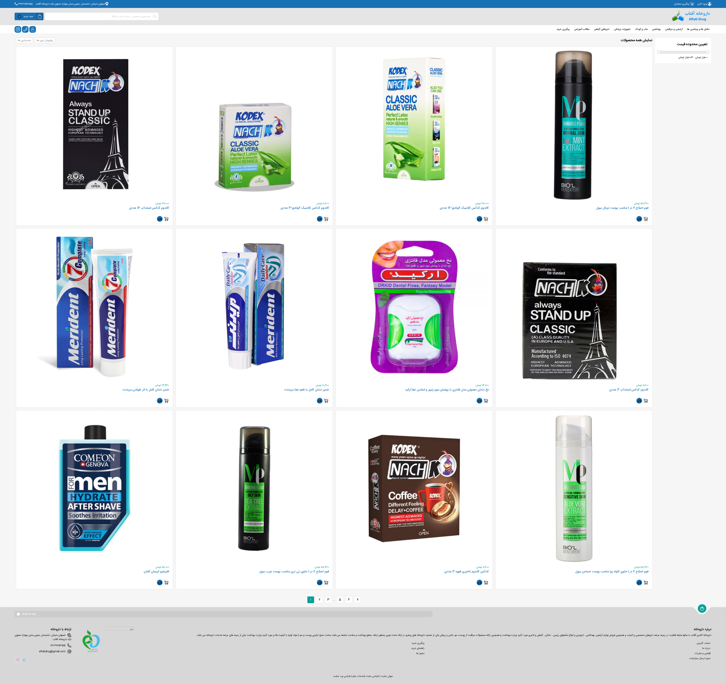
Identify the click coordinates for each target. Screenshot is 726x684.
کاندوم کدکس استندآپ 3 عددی (628, 389)
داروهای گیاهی (602, 29)
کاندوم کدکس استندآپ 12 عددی (149, 208)
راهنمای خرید (417, 648)
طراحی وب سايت (342, 676)
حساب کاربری (703, 643)
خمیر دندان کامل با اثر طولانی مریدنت (145, 389)
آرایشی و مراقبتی (674, 29)
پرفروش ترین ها (45, 40)
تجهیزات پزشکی (622, 29)
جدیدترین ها (24, 40)
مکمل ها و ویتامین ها (698, 29)
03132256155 (25, 4)
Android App (28, 614)
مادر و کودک (641, 29)
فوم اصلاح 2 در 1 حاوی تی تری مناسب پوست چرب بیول (294, 571)
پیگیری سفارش (682, 4)
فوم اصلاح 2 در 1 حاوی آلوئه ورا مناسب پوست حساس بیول (611, 571)
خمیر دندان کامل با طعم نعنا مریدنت (306, 389)
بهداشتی (656, 29)
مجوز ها (420, 653)
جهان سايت (387, 676)
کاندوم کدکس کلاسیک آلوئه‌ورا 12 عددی (464, 208)
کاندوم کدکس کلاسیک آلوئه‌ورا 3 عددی (305, 208)
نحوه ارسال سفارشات (699, 658)
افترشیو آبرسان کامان (156, 571)
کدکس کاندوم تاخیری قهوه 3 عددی (466, 571)
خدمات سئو (358, 676)
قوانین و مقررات (702, 653)
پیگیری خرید (563, 29)
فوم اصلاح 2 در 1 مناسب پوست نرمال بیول (622, 208)
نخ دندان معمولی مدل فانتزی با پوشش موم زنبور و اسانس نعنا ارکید (447, 389)
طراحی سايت (372, 676)
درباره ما (706, 648)
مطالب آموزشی (582, 29)
